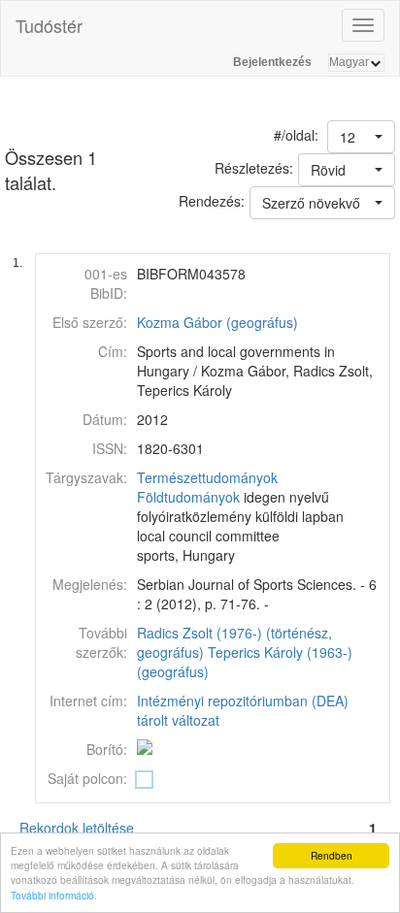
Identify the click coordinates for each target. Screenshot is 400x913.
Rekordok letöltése (76, 827)
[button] (361, 136)
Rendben (331, 855)
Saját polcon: (87, 778)
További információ (52, 895)
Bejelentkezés (272, 62)
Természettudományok (207, 477)
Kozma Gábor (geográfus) (217, 322)
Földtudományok (188, 496)
